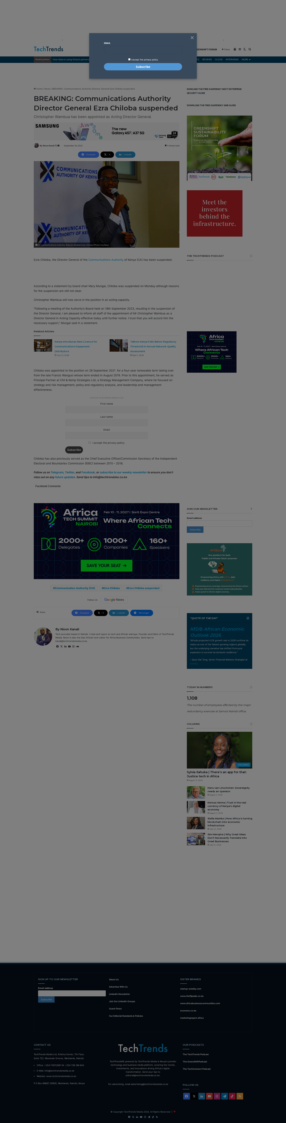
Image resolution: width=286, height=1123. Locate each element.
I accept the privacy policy (144, 59)
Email (107, 43)
